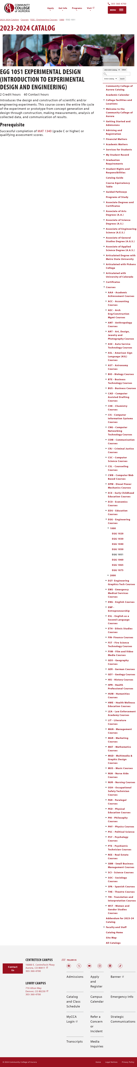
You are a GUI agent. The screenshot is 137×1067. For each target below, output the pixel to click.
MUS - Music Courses (120, 768)
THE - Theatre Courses (121, 891)
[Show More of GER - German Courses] (106, 669)
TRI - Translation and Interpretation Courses (122, 898)
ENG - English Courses (121, 601)
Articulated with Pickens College (121, 266)
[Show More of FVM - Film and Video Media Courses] (106, 651)
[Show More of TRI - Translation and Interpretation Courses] (106, 897)
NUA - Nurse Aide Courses (118, 775)
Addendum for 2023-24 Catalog (120, 920)
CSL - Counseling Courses (118, 468)
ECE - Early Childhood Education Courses (121, 494)
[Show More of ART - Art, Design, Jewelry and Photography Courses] (106, 331)
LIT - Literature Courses (117, 722)
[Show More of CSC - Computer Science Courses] (106, 457)
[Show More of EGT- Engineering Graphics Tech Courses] (106, 580)
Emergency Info (122, 997)
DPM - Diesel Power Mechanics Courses (120, 485)
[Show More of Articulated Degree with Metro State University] (104, 255)
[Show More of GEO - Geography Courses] (106, 660)
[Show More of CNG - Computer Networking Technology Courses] (106, 427)
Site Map (111, 937)
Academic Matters (117, 144)
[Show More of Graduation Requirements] (104, 160)
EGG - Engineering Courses (44, 19)
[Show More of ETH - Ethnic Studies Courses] (106, 628)
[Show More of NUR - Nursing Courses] (106, 782)
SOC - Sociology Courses (117, 879)
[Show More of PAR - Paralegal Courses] (106, 800)
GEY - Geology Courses (121, 674)
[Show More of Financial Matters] (104, 139)
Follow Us (72, 960)
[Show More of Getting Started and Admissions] (104, 121)
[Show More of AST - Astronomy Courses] (106, 365)
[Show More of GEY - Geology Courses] (106, 674)
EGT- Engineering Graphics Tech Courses (121, 582)
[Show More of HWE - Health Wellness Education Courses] (106, 702)
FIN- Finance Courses (120, 637)
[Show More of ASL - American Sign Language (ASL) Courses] (106, 352)
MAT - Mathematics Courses (119, 748)
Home (98, 1062)
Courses (25, 19)
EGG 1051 (117, 554)
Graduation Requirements (114, 161)
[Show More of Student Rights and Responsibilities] (104, 168)
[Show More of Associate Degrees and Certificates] (104, 202)
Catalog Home (114, 932)
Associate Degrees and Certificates (120, 204)
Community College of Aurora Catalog (119, 87)
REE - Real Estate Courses (118, 856)
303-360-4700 (118, 3)
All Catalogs (113, 942)
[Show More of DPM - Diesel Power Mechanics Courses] (106, 484)
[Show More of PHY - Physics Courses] (106, 826)
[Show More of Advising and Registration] (104, 130)
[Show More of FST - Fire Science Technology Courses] (106, 642)
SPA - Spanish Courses (121, 886)
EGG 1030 (117, 538)
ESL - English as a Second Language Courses (119, 619)
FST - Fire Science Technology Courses (120, 644)
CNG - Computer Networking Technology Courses (120, 431)
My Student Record (117, 154)
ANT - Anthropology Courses (120, 324)
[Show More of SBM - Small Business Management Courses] (106, 863)
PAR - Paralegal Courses (117, 801)
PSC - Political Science (121, 831)
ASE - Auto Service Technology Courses (120, 345)
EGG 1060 (117, 559)
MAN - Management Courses (120, 731)
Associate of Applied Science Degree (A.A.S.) (120, 248)
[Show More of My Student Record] (104, 154)
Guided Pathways (116, 191)
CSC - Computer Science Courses (118, 459)
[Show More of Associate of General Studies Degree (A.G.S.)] (104, 237)
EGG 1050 (117, 549)
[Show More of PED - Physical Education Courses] (106, 808)
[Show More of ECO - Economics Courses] (106, 501)
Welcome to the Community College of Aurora (119, 112)
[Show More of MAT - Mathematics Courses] (106, 746)
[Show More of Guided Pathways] (104, 191)
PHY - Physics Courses (121, 826)
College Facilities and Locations (119, 101)
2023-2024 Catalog (9, 19)
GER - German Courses (121, 669)
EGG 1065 (117, 564)
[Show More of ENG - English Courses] (106, 602)
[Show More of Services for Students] (104, 149)
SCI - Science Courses (121, 872)
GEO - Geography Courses (118, 662)
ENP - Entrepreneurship (119, 609)
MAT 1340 (45, 131)
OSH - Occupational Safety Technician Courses (120, 791)
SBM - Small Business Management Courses (121, 865)
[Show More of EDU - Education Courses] (106, 510)
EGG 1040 (117, 544)
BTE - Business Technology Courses (120, 381)
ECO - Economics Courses (118, 503)
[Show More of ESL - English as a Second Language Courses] (106, 616)
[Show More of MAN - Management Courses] (106, 729)
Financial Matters (116, 139)
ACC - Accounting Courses (118, 303)
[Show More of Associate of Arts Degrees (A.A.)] (104, 211)
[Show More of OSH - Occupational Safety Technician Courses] (106, 787)
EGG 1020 (117, 533)
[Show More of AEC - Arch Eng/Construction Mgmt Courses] (106, 310)
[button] (13, 968)
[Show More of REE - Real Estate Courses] (106, 854)
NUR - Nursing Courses (121, 782)
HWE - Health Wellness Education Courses (121, 704)
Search (122, 79)
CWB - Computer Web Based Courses (121, 477)
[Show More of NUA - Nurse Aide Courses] (106, 773)
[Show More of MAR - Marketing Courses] (106, 738)
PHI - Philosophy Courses (118, 819)
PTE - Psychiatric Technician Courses (119, 847)
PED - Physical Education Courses (119, 810)
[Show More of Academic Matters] (104, 144)
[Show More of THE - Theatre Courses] (106, 891)
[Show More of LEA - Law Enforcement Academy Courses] (106, 711)
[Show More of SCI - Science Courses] (106, 872)
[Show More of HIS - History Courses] (106, 679)
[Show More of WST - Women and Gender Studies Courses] (106, 905)
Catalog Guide (114, 177)
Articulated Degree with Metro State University (121, 257)
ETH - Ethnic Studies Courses (120, 630)
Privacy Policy (128, 1062)
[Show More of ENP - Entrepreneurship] (106, 607)
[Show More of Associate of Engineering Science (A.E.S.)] (104, 228)
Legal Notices (111, 1062)
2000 (113, 575)
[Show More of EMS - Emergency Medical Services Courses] (106, 589)
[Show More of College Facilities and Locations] (104, 100)
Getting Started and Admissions (118, 123)
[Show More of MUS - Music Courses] (106, 768)
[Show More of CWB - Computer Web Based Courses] (106, 475)
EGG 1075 (117, 570)
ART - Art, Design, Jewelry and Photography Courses (121, 335)
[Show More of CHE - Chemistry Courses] (106, 406)
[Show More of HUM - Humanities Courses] (106, 693)
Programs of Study (117, 197)
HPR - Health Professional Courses (120, 686)
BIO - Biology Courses (121, 374)
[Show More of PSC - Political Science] (106, 831)
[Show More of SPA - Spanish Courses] (106, 886)
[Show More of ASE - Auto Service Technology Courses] (106, 344)
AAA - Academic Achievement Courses (121, 294)
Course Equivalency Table (118, 184)
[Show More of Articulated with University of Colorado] (104, 273)
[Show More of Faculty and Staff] (104, 927)
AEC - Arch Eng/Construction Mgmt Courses (118, 314)
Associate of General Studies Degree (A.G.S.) (120, 239)
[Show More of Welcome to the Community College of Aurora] (104, 108)
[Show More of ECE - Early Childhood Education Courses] (106, 492)
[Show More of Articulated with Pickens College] (104, 264)
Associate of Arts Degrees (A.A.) (116, 213)
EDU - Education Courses (118, 512)
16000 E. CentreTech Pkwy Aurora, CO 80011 (40, 966)
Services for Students (119, 149)
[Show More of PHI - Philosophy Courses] (106, 817)
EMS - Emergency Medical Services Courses (118, 593)
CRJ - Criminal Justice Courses (121, 450)
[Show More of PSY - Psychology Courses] (106, 837)
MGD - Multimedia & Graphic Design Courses (120, 759)
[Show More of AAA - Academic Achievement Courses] (106, 292)
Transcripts (74, 1041)
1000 (61, 19)
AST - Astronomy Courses (118, 367)
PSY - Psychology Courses (118, 838)
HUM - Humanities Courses (119, 695)
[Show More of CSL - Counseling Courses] (106, 466)
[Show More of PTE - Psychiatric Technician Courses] (106, 845)
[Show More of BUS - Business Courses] (106, 388)
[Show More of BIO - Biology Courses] (106, 374)
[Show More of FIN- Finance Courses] (106, 637)
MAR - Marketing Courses (118, 739)
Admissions (74, 977)
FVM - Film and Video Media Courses (120, 653)
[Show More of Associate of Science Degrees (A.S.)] (104, 220)
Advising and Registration (114, 132)
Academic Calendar (117, 94)
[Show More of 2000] (108, 575)
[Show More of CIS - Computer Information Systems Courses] (106, 414)
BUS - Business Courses (122, 388)
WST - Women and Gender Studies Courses (119, 909)
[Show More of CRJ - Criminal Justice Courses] (106, 448)
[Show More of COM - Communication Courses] (106, 439)
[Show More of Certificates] (104, 282)
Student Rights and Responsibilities (118, 170)
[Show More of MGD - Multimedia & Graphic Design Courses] (106, 755)
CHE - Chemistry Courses (117, 407)
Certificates (113, 281)
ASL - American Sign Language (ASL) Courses (120, 356)
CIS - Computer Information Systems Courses (120, 418)
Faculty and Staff (116, 927)
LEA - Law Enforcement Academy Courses (122, 713)
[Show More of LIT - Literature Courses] (106, 720)
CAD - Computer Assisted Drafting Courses (118, 397)
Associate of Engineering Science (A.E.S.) (121, 230)
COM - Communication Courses (121, 441)
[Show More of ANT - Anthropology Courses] (106, 322)
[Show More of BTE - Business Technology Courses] (106, 379)
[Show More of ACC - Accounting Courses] (106, 301)
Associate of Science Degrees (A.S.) (118, 221)
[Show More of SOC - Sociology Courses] (106, 877)
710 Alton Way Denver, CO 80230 (37, 990)
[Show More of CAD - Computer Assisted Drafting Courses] (106, 393)
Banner (117, 977)
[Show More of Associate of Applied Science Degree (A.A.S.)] (104, 246)
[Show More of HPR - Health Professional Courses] (106, 684)
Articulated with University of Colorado (119, 275)
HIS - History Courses (120, 679)
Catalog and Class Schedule (73, 1001)
